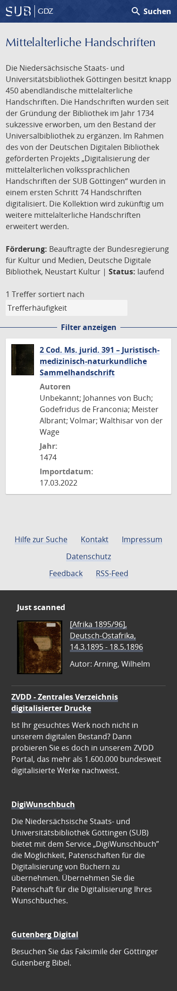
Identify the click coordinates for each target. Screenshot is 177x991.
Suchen (150, 11)
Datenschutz (88, 556)
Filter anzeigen (89, 327)
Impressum (142, 539)
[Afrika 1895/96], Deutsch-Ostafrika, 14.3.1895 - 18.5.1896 (106, 635)
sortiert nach (61, 294)
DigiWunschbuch (43, 804)
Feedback (66, 573)
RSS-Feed (112, 573)
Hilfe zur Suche (41, 539)
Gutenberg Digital (44, 934)
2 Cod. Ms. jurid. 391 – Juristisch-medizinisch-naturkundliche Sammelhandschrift (100, 361)
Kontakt (95, 539)
